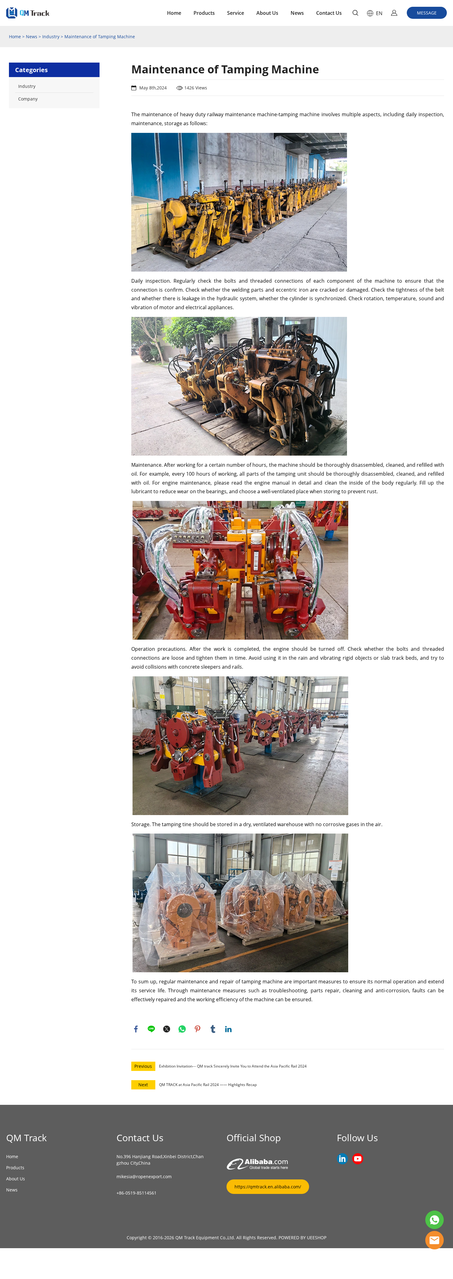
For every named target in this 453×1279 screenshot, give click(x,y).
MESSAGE (427, 13)
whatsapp (182, 1029)
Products (204, 13)
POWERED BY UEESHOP (302, 1237)
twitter (166, 1029)
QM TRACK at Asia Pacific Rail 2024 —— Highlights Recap (208, 1084)
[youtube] (357, 1158)
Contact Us (329, 13)
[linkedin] (342, 1158)
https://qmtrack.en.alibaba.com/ (268, 1187)
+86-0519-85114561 (136, 1193)
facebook (136, 1029)
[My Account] (394, 13)
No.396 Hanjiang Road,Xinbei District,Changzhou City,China (160, 1160)
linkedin (228, 1029)
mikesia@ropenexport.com (144, 1176)
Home (174, 13)
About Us (267, 13)
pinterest (197, 1029)
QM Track (26, 1137)
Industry (50, 36)
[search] (355, 13)
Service (235, 13)
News (297, 13)
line (151, 1029)
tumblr (213, 1029)
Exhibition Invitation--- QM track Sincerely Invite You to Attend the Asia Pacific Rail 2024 (233, 1066)
